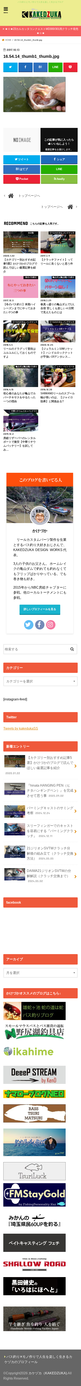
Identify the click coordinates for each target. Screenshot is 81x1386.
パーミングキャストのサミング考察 (50, 810)
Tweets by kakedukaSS (20, 728)
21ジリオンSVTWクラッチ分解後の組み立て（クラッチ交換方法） (50, 853)
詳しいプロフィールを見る (40, 609)
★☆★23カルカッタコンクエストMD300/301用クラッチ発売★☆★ (41, 31)
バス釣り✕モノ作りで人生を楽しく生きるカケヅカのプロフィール (38, 1359)
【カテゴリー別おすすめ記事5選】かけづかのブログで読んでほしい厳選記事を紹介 (39, 765)
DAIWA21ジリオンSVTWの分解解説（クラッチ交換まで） (49, 876)
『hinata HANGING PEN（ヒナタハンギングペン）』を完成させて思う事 (50, 790)
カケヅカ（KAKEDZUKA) (47, 1373)
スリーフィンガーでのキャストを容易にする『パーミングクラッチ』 (50, 831)
